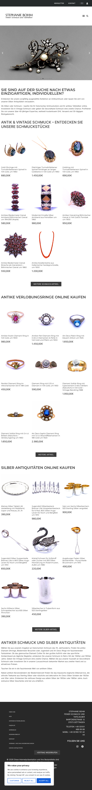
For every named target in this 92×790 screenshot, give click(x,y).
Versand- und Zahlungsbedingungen (21, 743)
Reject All (29, 781)
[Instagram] (77, 746)
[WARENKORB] (82, 3)
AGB (10, 716)
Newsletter (59, 3)
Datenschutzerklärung (17, 721)
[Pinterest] (82, 746)
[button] (83, 16)
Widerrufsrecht (14, 734)
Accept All (44, 781)
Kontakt (71, 3)
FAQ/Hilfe (12, 725)
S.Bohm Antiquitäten (16, 748)
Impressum (12, 730)
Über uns (12, 712)
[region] (29, 773)
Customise (14, 781)
